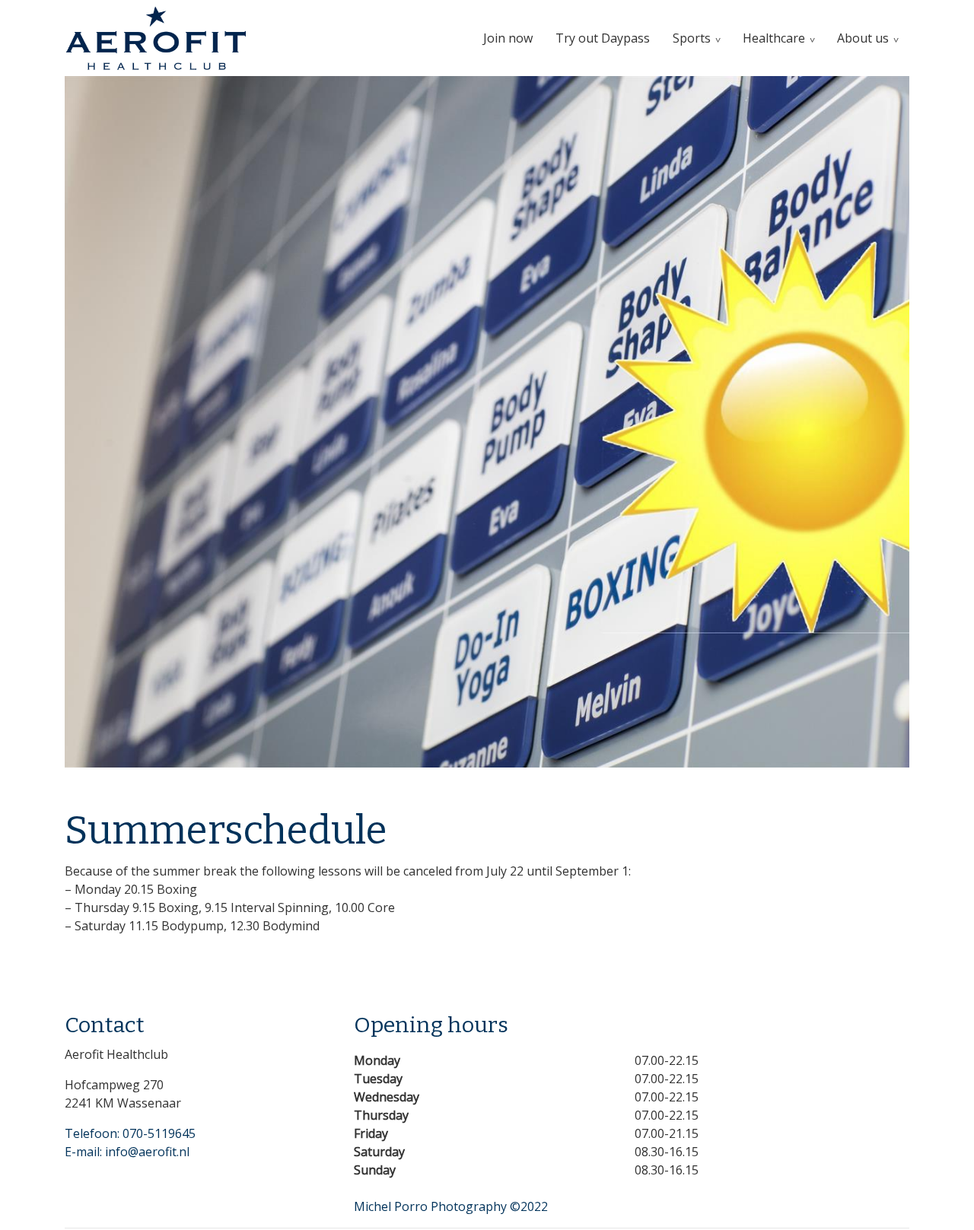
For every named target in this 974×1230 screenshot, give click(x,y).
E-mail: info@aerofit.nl (127, 1151)
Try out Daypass (602, 38)
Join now (508, 38)
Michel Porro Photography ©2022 (451, 1206)
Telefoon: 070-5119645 (130, 1133)
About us (863, 38)
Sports (692, 38)
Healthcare (774, 38)
